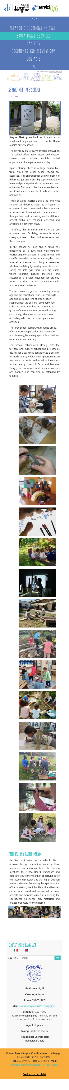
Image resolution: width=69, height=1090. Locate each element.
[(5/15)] (37, 522)
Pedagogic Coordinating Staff (34, 28)
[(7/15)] (37, 583)
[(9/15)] (37, 644)
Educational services (34, 35)
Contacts (33, 58)
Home (33, 20)
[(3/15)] (37, 461)
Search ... (13, 957)
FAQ (33, 66)
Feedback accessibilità (34, 1074)
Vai (58, 957)
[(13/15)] (37, 767)
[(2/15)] (37, 430)
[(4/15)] (37, 492)
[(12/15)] (37, 736)
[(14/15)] (37, 797)
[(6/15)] (37, 553)
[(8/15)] (37, 614)
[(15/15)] (37, 828)
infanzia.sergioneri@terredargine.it (37, 1006)
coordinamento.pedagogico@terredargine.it (34, 1064)
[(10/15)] (37, 675)
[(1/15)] (37, 400)
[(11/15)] (37, 706)
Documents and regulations (33, 51)
